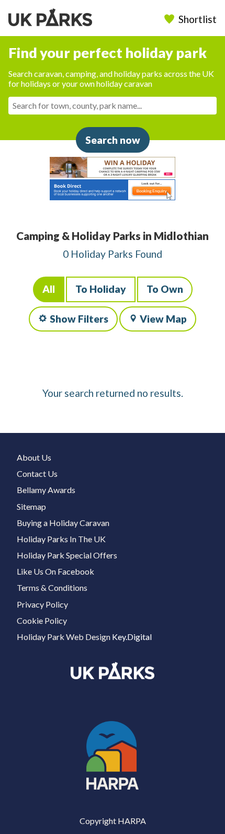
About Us (34, 457)
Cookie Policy (42, 620)
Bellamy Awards (46, 490)
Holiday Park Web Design (63, 637)
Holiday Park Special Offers (67, 555)
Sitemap (31, 506)
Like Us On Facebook (55, 571)
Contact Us (37, 473)
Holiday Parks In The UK (61, 539)
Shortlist (197, 19)
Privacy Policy (42, 604)
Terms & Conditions (52, 587)
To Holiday (100, 289)
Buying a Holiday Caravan (63, 523)
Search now (112, 140)
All (48, 289)
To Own (165, 289)
